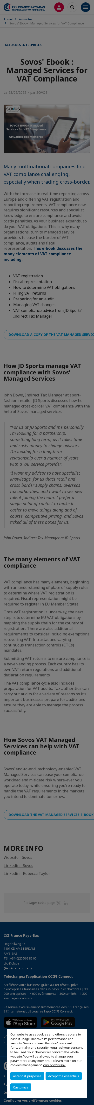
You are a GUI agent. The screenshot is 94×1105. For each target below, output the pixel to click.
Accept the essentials (63, 1076)
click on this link (54, 1065)
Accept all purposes (27, 1076)
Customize (20, 1087)
